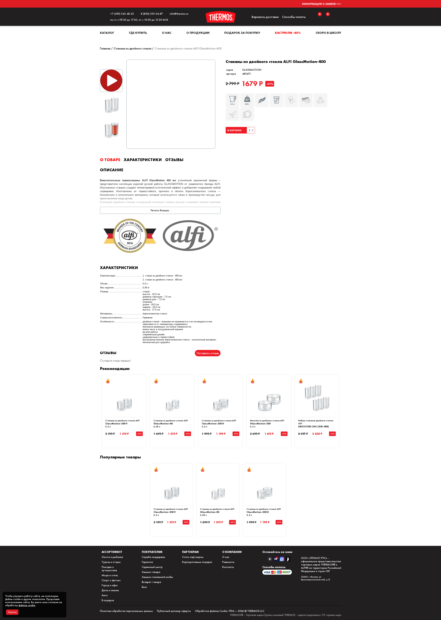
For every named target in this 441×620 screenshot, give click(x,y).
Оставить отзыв (208, 353)
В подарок (108, 600)
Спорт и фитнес (111, 580)
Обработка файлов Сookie (211, 611)
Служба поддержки (153, 557)
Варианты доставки (265, 17)
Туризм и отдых (111, 562)
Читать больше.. (160, 210)
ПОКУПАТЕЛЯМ (152, 552)
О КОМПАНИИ (232, 552)
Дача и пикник (110, 590)
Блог (144, 587)
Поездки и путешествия (109, 568)
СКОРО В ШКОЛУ (328, 33)
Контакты (228, 567)
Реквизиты (228, 562)
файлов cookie (26, 605)
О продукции (197, 33)
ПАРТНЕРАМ (190, 552)
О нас (166, 33)
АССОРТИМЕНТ (112, 552)
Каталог (107, 33)
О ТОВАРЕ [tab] (110, 159)
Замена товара (151, 572)
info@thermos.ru (178, 13)
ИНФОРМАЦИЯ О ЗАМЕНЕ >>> (321, 4)
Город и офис (110, 585)
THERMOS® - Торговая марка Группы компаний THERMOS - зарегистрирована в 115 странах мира (285, 615)
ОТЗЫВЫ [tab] (174, 159)
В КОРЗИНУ (235, 130)
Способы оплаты (294, 17)
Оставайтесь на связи (277, 552)
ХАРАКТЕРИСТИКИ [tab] (143, 159)
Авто (105, 595)
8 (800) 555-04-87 (151, 13)
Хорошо (12, 612)
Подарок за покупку (242, 33)
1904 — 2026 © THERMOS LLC (246, 611)
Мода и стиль (110, 575)
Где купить (138, 33)
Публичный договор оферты (174, 611)
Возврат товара (151, 582)
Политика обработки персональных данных (126, 611)
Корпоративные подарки (197, 562)
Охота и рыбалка (112, 557)
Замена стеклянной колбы (157, 577)
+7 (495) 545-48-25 (121, 13)
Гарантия (147, 562)
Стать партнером (192, 557)
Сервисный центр (152, 567)
